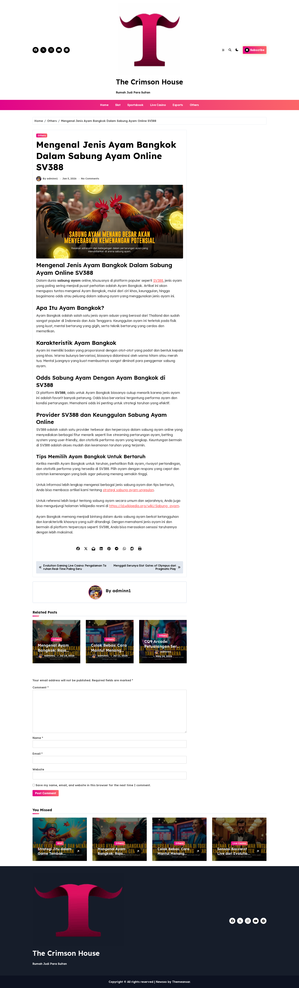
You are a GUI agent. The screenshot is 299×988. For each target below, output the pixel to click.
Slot (117, 105)
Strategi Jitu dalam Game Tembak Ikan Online (54, 853)
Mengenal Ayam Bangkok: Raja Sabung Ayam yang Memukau (53, 653)
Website (38, 769)
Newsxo (161, 981)
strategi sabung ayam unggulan (128, 490)
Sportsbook (135, 105)
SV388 (158, 280)
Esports (178, 105)
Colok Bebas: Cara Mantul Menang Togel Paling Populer (109, 653)
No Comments (90, 178)
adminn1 (121, 590)
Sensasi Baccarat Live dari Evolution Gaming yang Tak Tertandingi (233, 856)
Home (104, 105)
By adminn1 (50, 178)
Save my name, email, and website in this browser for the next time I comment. (93, 785)
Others (194, 105)
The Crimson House (149, 81)
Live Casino (158, 105)
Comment (41, 687)
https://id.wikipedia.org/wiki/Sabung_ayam (144, 506)
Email (38, 753)
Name (38, 738)
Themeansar (181, 981)
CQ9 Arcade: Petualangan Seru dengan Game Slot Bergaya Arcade (162, 649)
